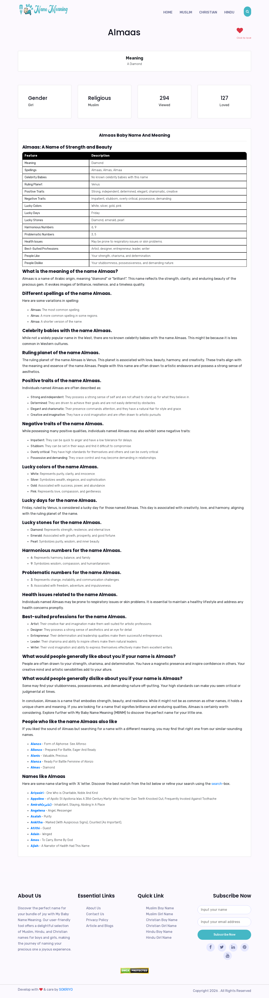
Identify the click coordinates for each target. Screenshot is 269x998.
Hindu (229, 12)
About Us (93, 908)
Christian (208, 12)
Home (168, 12)
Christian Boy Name (161, 920)
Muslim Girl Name (159, 914)
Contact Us (95, 914)
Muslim (186, 12)
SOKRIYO (66, 989)
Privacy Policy (97, 920)
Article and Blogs (99, 926)
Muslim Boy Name (160, 908)
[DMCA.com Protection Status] (134, 971)
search (216, 784)
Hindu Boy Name (159, 932)
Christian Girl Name (161, 926)
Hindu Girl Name (158, 938)
